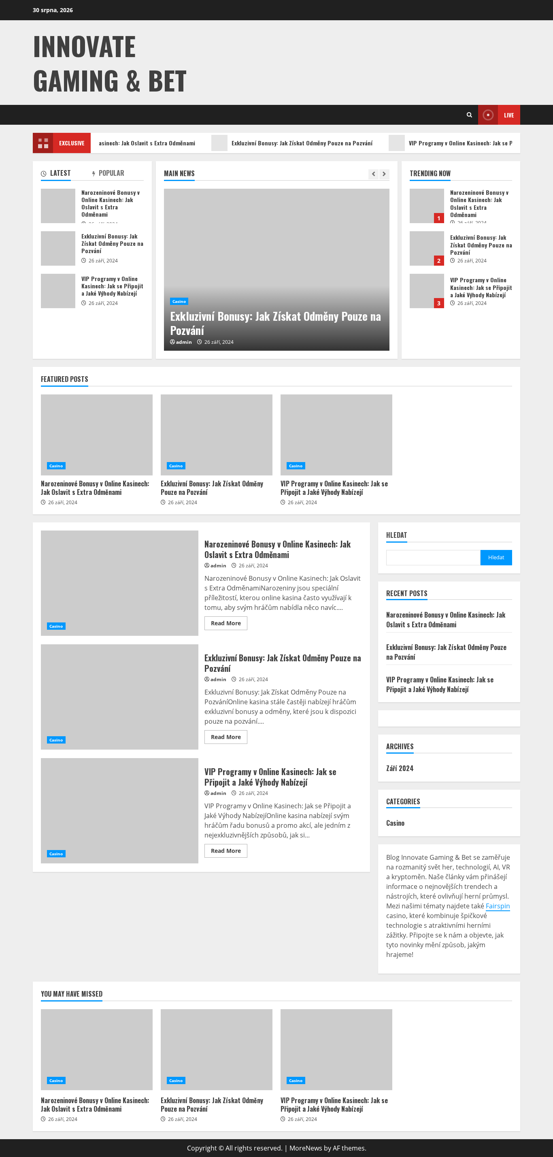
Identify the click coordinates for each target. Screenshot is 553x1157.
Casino (179, 301)
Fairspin (498, 905)
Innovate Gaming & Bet (110, 62)
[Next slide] (384, 174)
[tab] (66, 174)
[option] (276, 270)
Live (509, 115)
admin (184, 342)
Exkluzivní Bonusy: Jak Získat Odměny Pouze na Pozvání (292, 142)
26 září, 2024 (219, 342)
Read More (226, 623)
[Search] (469, 115)
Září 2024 (400, 768)
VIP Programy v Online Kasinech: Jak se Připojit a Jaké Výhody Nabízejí (427, 291)
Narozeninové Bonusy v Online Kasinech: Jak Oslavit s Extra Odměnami (427, 206)
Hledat (396, 535)
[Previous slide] (373, 174)
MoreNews (305, 1148)
